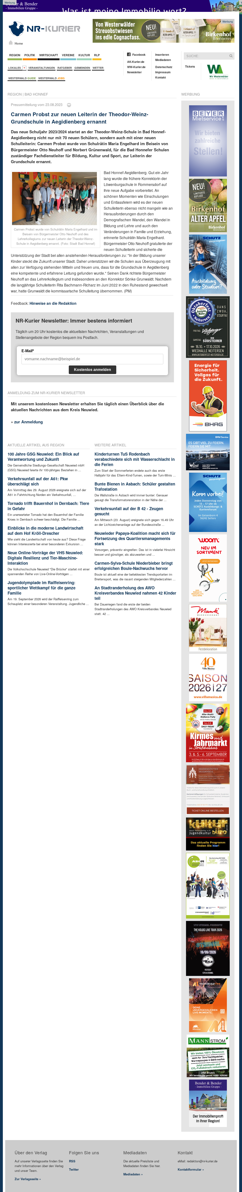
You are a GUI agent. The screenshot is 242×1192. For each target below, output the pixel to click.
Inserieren (162, 54)
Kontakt (160, 77)
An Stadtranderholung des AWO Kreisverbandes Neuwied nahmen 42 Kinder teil (135, 593)
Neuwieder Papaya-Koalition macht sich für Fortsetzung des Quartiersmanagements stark (135, 538)
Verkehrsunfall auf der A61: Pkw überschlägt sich (38, 481)
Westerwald (22, 78)
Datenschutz (163, 67)
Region (15, 55)
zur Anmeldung (28, 422)
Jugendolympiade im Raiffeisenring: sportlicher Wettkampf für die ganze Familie (41, 588)
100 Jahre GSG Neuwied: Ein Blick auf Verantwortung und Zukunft (43, 456)
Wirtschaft (49, 55)
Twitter (74, 1169)
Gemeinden (82, 67)
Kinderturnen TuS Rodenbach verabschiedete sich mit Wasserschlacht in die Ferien (135, 459)
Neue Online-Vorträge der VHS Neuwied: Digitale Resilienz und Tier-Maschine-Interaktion (45, 558)
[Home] (11, 42)
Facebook (139, 54)
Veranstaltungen (41, 67)
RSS (72, 1161)
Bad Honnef (36, 94)
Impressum (163, 72)
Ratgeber (64, 67)
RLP (96, 55)
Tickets (190, 66)
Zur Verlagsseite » (28, 1179)
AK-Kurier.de (135, 62)
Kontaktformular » (191, 1169)
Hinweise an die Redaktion (53, 303)
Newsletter (134, 72)
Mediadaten (163, 60)
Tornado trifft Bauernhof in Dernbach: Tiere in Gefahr (48, 505)
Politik (30, 55)
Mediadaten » (133, 1174)
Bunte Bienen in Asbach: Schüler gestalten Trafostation (135, 486)
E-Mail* (28, 351)
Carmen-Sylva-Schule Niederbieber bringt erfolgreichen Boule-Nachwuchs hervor (134, 565)
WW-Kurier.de (136, 67)
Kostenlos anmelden (92, 370)
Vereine (68, 55)
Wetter (98, 67)
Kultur (84, 55)
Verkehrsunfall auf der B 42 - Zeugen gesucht (129, 511)
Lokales (15, 67)
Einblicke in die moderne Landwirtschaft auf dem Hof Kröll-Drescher (45, 530)
